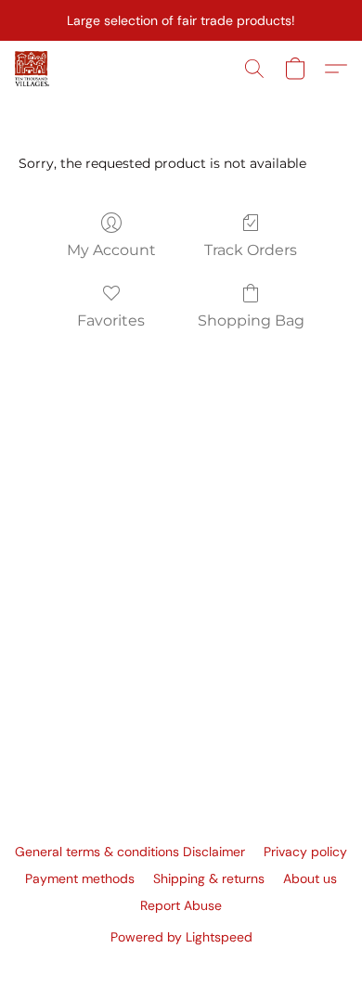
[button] (33, 68)
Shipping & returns (209, 878)
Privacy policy (305, 851)
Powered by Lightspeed (181, 937)
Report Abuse (181, 905)
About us (310, 878)
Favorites (111, 320)
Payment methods (80, 878)
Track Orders (250, 250)
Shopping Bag (251, 320)
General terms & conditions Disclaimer (130, 851)
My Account (111, 250)
